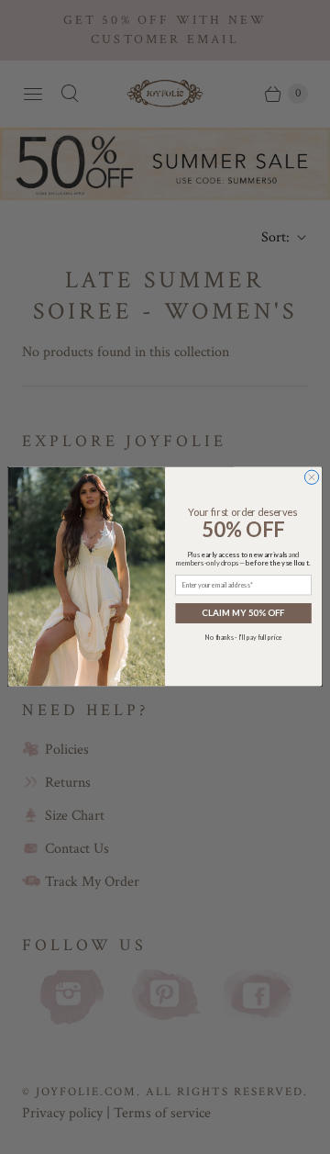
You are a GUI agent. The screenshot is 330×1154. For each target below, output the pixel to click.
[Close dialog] (311, 478)
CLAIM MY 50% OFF (243, 613)
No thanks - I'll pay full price (243, 637)
